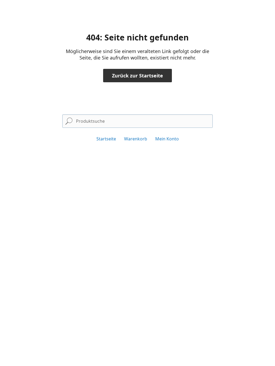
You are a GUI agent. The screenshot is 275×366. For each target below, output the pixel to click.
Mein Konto (167, 139)
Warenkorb (135, 139)
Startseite (106, 139)
